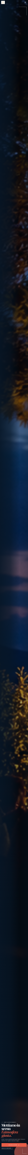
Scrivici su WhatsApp (6, 1148)
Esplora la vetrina (13, 1144)
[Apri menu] (25, 2)
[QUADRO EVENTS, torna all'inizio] (11, 2)
